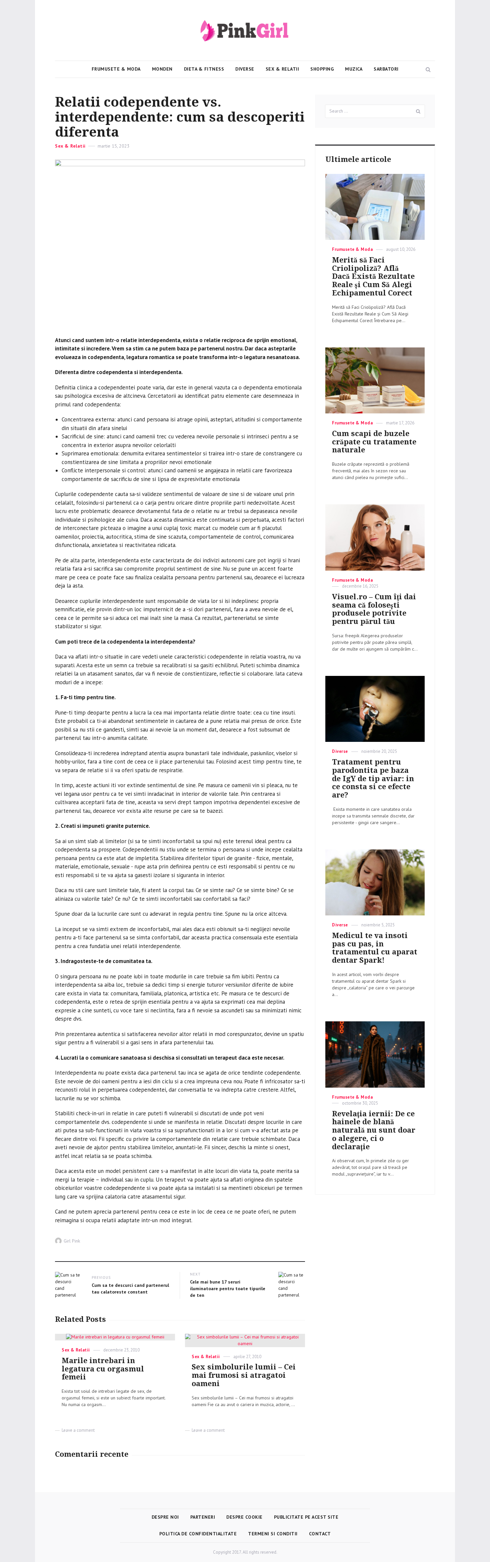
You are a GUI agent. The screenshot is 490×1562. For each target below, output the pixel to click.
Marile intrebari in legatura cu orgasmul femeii (103, 1368)
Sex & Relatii (282, 69)
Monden (162, 69)
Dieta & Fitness (204, 69)
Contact (320, 1534)
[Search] (418, 111)
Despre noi (165, 1517)
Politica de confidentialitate (198, 1534)
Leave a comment (78, 1430)
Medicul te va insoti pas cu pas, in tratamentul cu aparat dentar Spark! (374, 947)
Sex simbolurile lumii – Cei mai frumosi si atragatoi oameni (244, 1375)
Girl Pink (72, 1241)
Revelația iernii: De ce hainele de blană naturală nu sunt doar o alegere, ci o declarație (373, 1130)
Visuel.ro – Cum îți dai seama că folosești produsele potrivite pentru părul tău (374, 609)
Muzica (353, 69)
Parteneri (202, 1517)
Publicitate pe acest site (306, 1517)
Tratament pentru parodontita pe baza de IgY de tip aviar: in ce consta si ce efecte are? (373, 778)
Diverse (244, 69)
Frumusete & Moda (116, 69)
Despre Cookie (244, 1517)
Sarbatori (386, 69)
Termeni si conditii (273, 1534)
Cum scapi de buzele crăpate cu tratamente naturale (374, 441)
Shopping (322, 69)
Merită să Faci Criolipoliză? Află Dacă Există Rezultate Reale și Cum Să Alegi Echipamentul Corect (373, 276)
